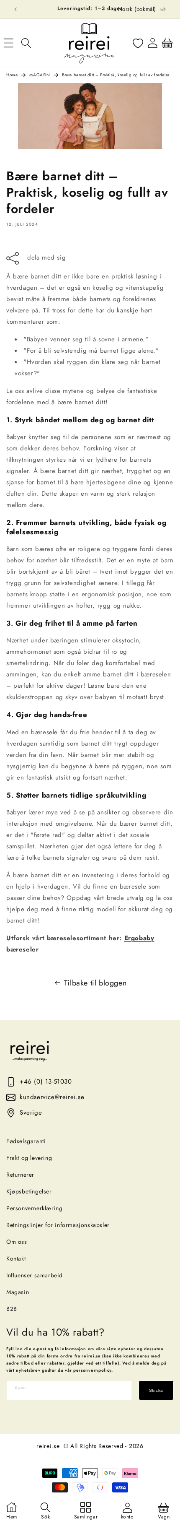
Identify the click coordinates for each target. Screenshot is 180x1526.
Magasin (17, 1292)
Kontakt (16, 1258)
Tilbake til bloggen (95, 982)
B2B (11, 1309)
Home (12, 75)
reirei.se (47, 1446)
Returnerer (20, 1174)
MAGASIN (39, 75)
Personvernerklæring (34, 1208)
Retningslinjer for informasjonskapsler (58, 1225)
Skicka (156, 1390)
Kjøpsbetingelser (29, 1191)
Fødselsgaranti (26, 1141)
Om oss (16, 1241)
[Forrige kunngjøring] (15, 9)
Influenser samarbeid (34, 1275)
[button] (26, 43)
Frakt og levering (29, 1158)
